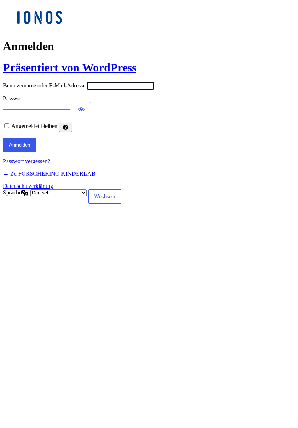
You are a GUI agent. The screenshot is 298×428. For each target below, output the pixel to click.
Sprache (12, 192)
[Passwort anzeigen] (81, 109)
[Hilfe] (65, 127)
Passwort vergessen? (26, 161)
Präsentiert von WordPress (69, 67)
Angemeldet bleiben (34, 126)
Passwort (13, 98)
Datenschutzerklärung (28, 186)
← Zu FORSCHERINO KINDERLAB (49, 173)
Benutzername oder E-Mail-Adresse (44, 85)
